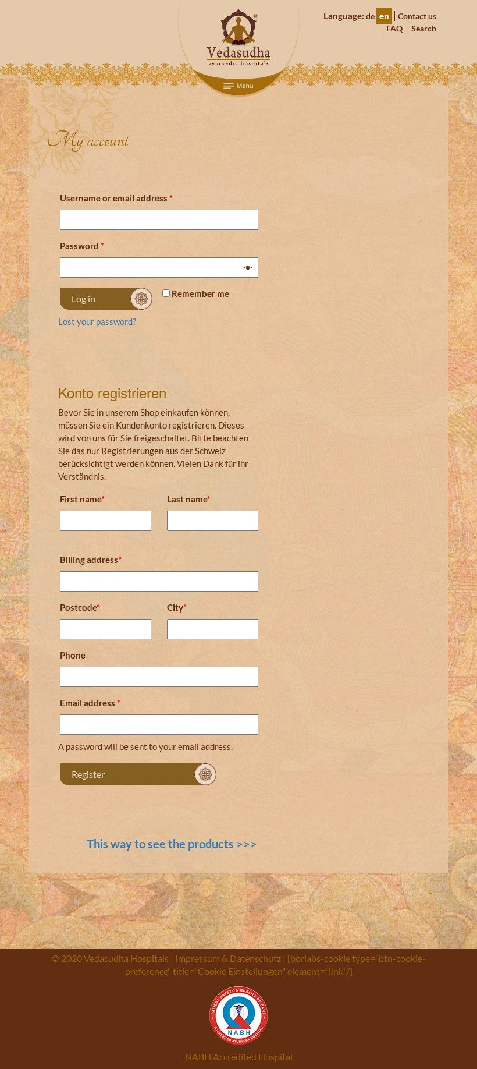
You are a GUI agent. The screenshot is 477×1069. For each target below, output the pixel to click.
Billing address (91, 559)
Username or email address (116, 198)
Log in (83, 298)
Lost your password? (97, 321)
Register (88, 774)
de (370, 16)
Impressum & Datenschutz (228, 958)
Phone (73, 655)
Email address (90, 703)
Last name (189, 499)
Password (82, 245)
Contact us (417, 16)
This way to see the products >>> (172, 844)
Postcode (80, 607)
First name (82, 499)
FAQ (394, 28)
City (177, 607)
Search (423, 28)
